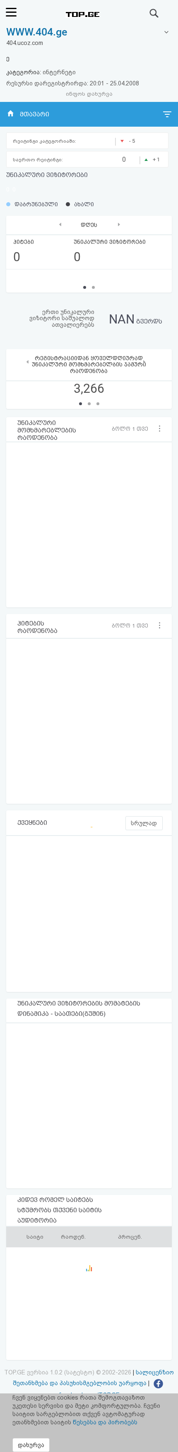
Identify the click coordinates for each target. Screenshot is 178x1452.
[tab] (89, 32)
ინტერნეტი (59, 72)
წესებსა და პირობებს (105, 1422)
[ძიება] (154, 13)
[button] (132, 428)
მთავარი (34, 114)
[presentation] (60, 224)
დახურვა (31, 1445)
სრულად (144, 823)
